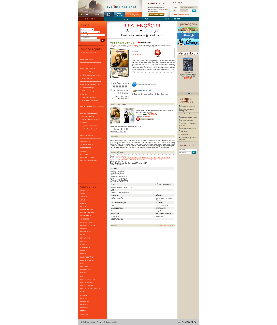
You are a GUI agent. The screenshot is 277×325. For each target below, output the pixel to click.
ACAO (82, 190)
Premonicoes (185, 134)
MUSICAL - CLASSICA (88, 279)
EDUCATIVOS (85, 238)
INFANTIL (83, 273)
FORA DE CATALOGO (87, 260)
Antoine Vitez (126, 47)
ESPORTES (84, 244)
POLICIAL (83, 295)
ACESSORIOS (85, 141)
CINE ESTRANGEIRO (87, 212)
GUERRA (83, 263)
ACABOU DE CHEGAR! (88, 53)
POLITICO (83, 298)
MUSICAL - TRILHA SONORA (90, 289)
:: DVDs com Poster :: (87, 78)
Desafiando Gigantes (188, 114)
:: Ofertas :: (84, 94)
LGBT (82, 276)
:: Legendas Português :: (88, 97)
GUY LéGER (147, 159)
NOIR (82, 292)
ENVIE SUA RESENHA (165, 225)
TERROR (83, 311)
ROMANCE (84, 304)
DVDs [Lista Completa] (87, 68)
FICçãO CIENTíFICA (87, 257)
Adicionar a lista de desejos (146, 84)
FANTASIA (83, 250)
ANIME (82, 200)
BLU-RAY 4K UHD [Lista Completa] (92, 107)
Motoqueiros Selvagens (188, 128)
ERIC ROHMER (121, 156)
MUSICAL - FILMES (86, 282)
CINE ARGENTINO (86, 209)
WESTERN (84, 314)
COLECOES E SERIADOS (89, 225)
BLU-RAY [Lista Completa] (89, 113)
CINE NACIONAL (86, 216)
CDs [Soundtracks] (86, 135)
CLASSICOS (84, 219)
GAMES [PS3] (85, 151)
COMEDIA (83, 228)
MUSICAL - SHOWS (87, 285)
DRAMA (83, 235)
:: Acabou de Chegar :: (88, 72)
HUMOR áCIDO (85, 270)
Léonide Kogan (136, 47)
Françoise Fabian (160, 45)
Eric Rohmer (122, 45)
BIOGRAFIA (84, 206)
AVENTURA (84, 203)
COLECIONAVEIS (86, 222)
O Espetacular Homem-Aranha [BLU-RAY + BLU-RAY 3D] (188, 74)
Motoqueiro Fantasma (188, 106)
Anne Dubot (153, 47)
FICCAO (83, 254)
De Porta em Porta (187, 120)
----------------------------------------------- (90, 56)
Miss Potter (184, 131)
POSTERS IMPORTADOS (89, 160)
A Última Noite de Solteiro (189, 117)
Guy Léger (145, 47)
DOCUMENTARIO (86, 231)
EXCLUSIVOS (85, 247)
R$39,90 (188, 78)
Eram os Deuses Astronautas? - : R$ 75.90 (126, 126)
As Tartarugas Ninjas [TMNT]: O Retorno (186, 110)
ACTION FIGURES (86, 145)
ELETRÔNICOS (85, 148)
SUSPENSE (84, 308)
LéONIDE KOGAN (136, 159)
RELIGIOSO (84, 301)
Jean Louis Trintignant (146, 45)
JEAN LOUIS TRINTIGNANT (132, 158)
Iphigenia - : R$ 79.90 (118, 131)
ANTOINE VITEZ (123, 159)
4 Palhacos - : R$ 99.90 (119, 129)
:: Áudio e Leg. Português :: (89, 100)
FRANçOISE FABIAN (149, 158)
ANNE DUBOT (157, 159)
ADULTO (83, 193)
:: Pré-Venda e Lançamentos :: (90, 75)
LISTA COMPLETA (86, 59)
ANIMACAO (84, 197)
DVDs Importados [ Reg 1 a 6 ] (90, 84)
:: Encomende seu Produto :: (90, 164)
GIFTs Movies (84, 154)
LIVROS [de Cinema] (87, 157)
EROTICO (83, 241)
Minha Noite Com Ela (143, 110)
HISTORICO (84, 266)
